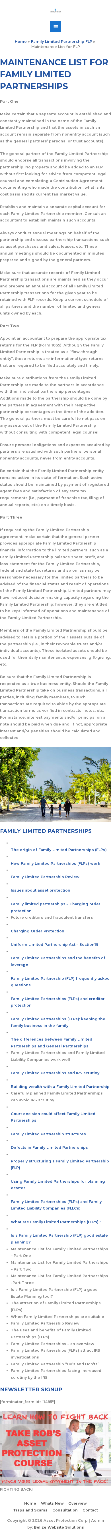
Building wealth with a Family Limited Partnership (60, 1087)
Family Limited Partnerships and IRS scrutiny (55, 1073)
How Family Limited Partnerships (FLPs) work (55, 863)
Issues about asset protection (40, 890)
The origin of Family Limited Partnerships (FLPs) (59, 850)
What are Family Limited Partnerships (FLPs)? (56, 1222)
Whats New (52, 1503)
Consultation (65, 1510)
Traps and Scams (30, 1510)
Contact (90, 1510)
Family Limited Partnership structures (48, 1134)
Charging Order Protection (37, 931)
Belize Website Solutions (59, 1527)
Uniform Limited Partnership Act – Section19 (54, 944)
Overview (77, 1503)
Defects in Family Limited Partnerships (49, 1147)
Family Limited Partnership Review (45, 877)
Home (30, 1503)
